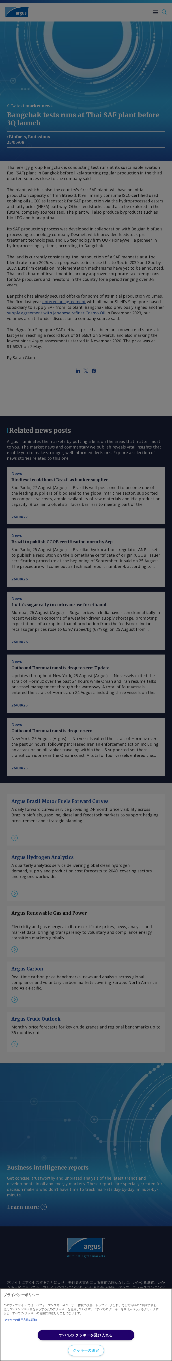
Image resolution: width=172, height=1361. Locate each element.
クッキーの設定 (86, 1350)
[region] (86, 1324)
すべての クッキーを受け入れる (86, 1335)
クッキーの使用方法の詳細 (20, 1319)
